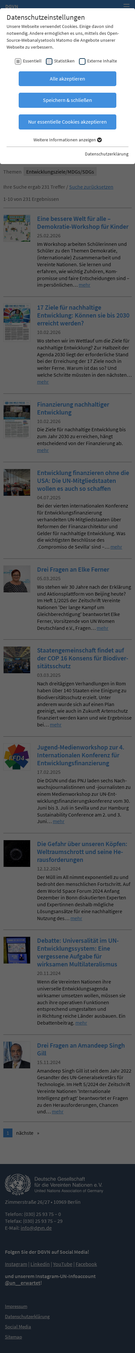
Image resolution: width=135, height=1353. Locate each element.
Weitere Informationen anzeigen (65, 140)
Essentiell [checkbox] (32, 61)
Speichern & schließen (67, 100)
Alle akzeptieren (67, 78)
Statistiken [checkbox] (64, 61)
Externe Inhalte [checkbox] (102, 61)
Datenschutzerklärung (106, 154)
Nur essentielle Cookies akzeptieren (67, 121)
